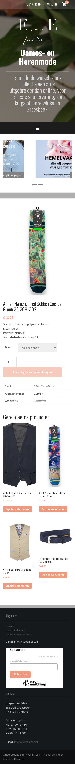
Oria (54, 754)
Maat (8, 347)
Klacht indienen (15, 630)
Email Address (20, 661)
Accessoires (40, 400)
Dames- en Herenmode (38, 56)
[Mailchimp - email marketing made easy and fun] (34, 686)
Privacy (10, 625)
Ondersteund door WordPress (21, 754)
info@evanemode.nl (26, 741)
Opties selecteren (17, 509)
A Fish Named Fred (44, 386)
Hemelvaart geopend (54, 175)
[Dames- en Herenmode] (37, 31)
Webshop (52, 4)
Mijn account (35, 4)
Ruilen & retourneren (18, 634)
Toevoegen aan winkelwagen (32, 372)
